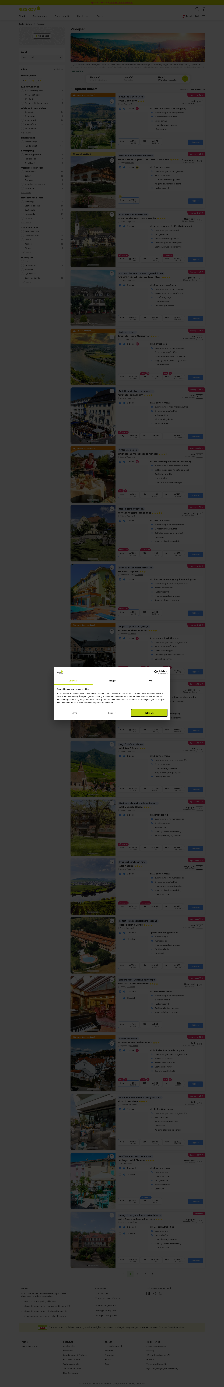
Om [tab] (150, 681)
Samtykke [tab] (73, 681)
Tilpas (110, 713)
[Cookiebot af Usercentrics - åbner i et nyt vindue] (156, 672)
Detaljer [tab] (112, 681)
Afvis (74, 713)
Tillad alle (149, 713)
